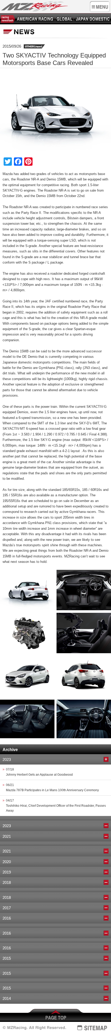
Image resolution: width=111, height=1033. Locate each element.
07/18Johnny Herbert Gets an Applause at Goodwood (39, 772)
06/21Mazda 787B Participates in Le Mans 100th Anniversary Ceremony (52, 787)
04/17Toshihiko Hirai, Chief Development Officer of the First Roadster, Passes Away (56, 805)
